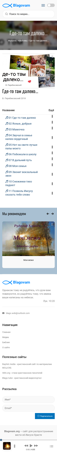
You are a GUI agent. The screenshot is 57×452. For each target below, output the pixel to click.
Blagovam (21, 5)
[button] (26, 445)
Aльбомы (22, 40)
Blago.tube (7, 378)
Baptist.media (9, 364)
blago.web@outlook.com (18, 313)
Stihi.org (6, 373)
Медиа (5, 337)
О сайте (6, 347)
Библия (6, 342)
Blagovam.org (12, 431)
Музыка (12, 40)
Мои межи (28, 260)
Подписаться (46, 416)
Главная (6, 332)
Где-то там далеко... (39, 40)
